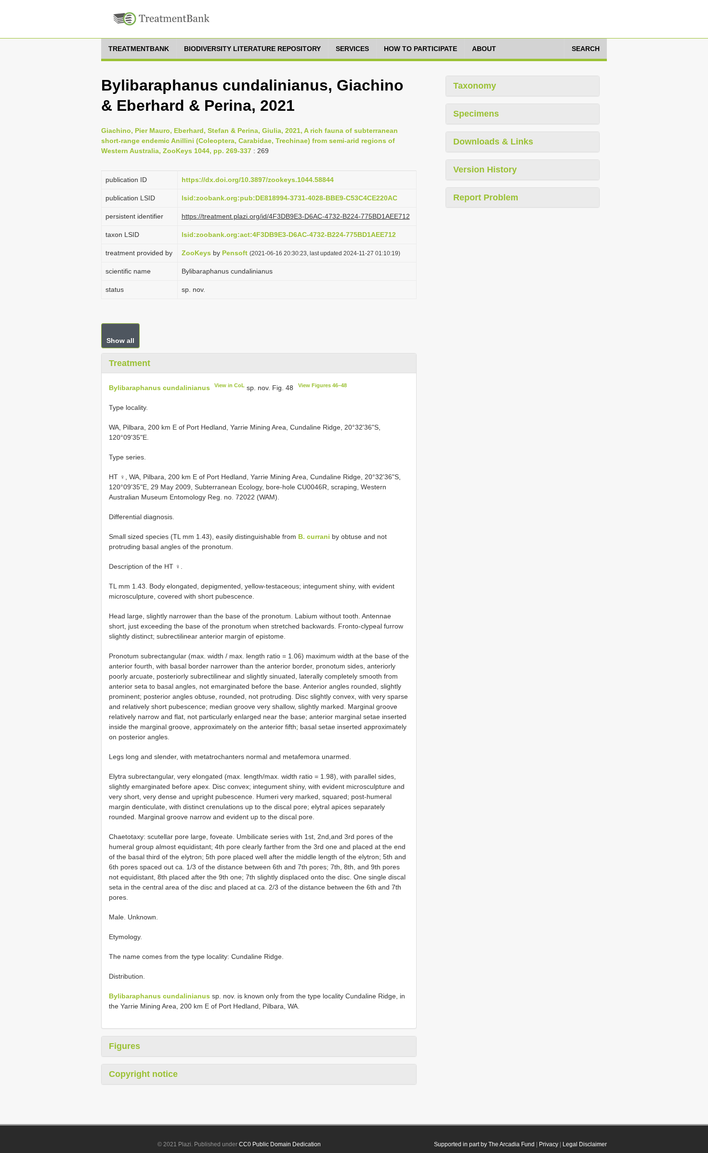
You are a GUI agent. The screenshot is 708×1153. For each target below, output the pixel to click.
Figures (124, 1046)
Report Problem (485, 197)
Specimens (476, 113)
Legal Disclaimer (585, 1144)
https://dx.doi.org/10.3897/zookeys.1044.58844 (258, 179)
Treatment (129, 363)
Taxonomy (474, 86)
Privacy (548, 1144)
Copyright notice (143, 1074)
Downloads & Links (493, 141)
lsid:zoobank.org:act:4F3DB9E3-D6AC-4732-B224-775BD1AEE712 (289, 234)
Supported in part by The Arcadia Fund (484, 1144)
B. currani (314, 536)
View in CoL (229, 385)
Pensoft (235, 253)
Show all (120, 340)
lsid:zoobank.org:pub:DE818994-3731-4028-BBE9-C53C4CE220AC (289, 198)
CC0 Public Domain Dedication (280, 1144)
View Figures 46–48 (322, 385)
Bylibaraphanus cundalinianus (159, 388)
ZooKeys (196, 253)
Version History (485, 169)
